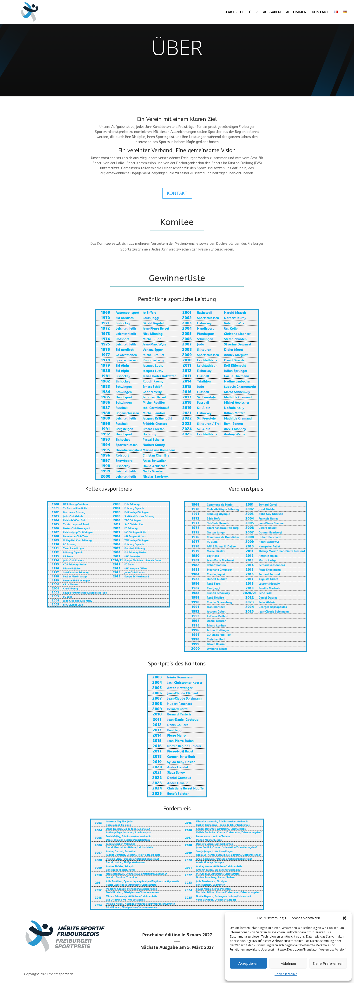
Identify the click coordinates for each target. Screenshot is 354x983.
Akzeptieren (248, 963)
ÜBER (253, 12)
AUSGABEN (272, 12)
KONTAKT (320, 12)
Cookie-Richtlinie (286, 974)
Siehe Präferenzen (328, 963)
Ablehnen (288, 963)
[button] (344, 918)
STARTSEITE (233, 12)
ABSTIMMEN (296, 12)
